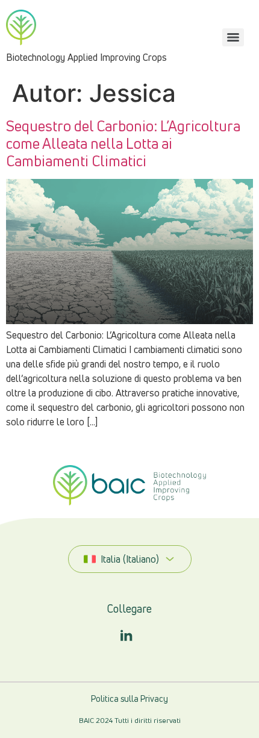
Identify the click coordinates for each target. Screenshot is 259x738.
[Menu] (233, 37)
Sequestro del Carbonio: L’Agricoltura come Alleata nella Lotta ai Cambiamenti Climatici (123, 143)
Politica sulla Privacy (129, 698)
